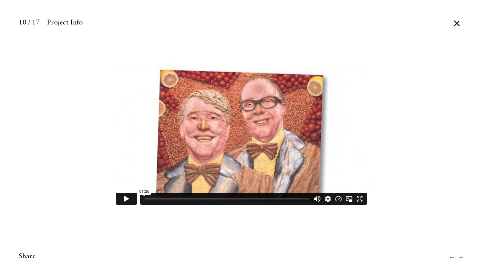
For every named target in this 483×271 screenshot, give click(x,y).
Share (27, 256)
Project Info (65, 22)
